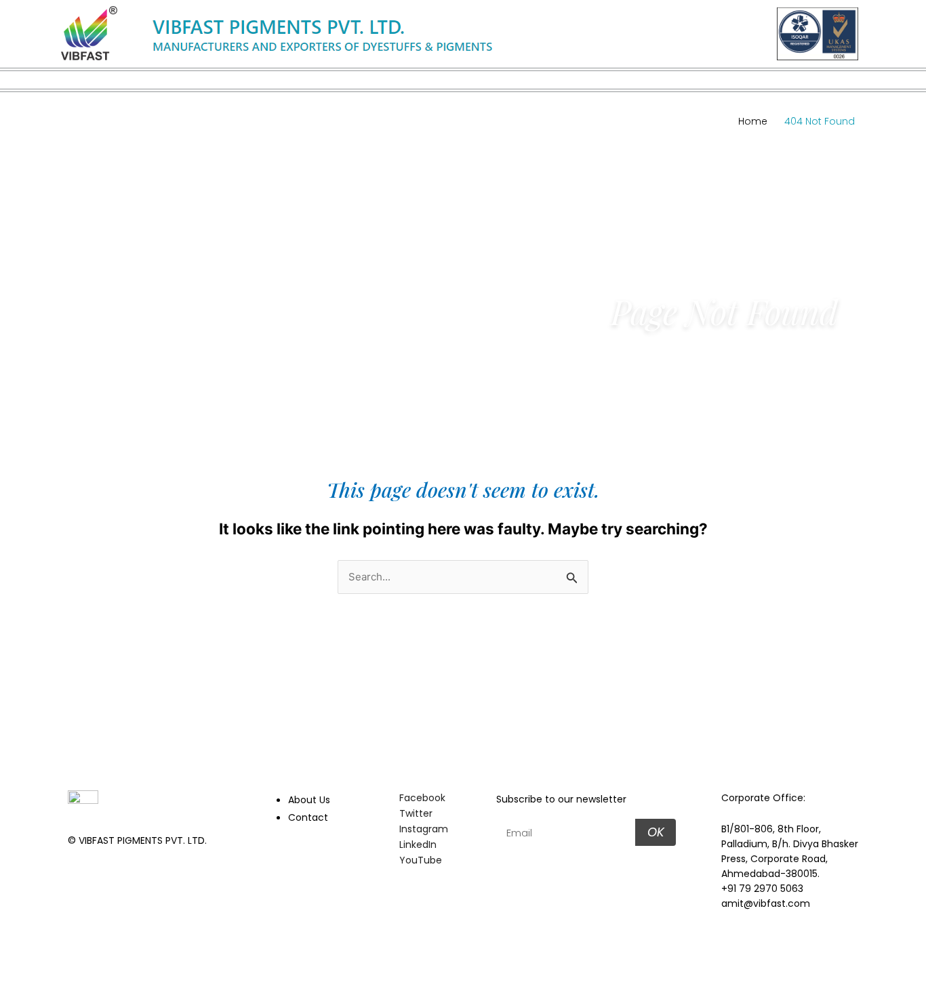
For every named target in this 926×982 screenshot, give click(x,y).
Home (752, 121)
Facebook (421, 798)
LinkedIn (417, 844)
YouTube (419, 860)
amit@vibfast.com (765, 903)
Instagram (422, 829)
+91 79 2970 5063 (762, 888)
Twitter (414, 813)
